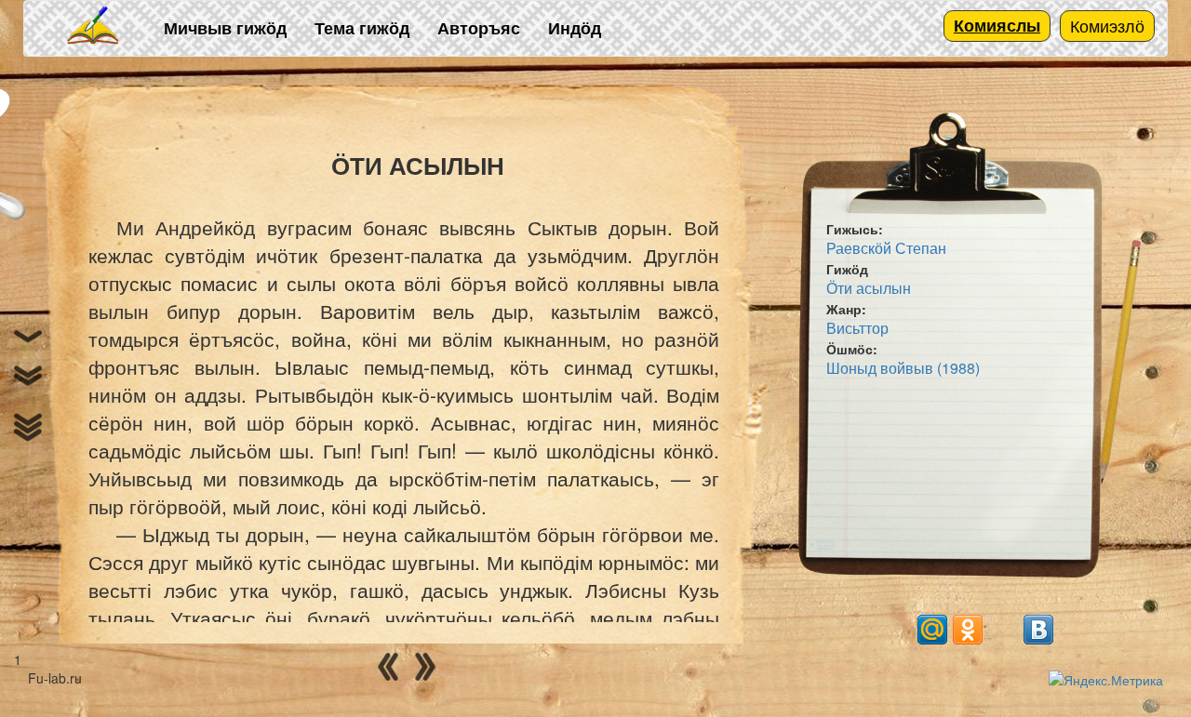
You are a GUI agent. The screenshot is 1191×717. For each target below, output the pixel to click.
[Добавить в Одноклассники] (968, 629)
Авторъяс (478, 28)
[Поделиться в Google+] (897, 629)
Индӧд (574, 28)
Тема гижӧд (361, 28)
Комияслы (997, 25)
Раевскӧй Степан (886, 248)
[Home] (94, 26)
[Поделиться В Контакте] (1038, 629)
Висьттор (857, 328)
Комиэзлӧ (1107, 25)
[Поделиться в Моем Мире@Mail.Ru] (932, 629)
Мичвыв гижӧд (225, 28)
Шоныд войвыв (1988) (903, 367)
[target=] (1003, 629)
